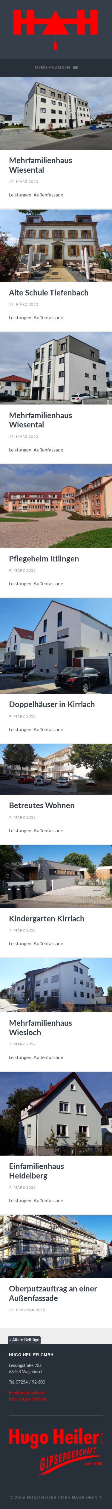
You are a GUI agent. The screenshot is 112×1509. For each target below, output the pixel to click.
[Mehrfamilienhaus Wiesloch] (56, 985)
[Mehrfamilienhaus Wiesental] (56, 113)
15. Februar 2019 (27, 1310)
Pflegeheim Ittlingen (44, 559)
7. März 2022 (22, 817)
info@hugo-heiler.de (27, 1393)
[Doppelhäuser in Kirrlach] (56, 646)
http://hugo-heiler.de (27, 1399)
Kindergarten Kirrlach (47, 919)
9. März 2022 (22, 570)
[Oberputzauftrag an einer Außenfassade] (56, 1246)
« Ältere (24, 1340)
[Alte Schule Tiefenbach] (56, 246)
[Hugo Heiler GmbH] (56, 28)
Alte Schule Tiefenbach (49, 293)
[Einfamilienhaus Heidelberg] (56, 1114)
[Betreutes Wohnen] (56, 769)
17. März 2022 (23, 181)
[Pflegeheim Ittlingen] (56, 506)
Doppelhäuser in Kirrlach (52, 705)
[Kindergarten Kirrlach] (56, 876)
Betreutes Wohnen (42, 806)
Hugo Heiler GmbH (49, 1497)
